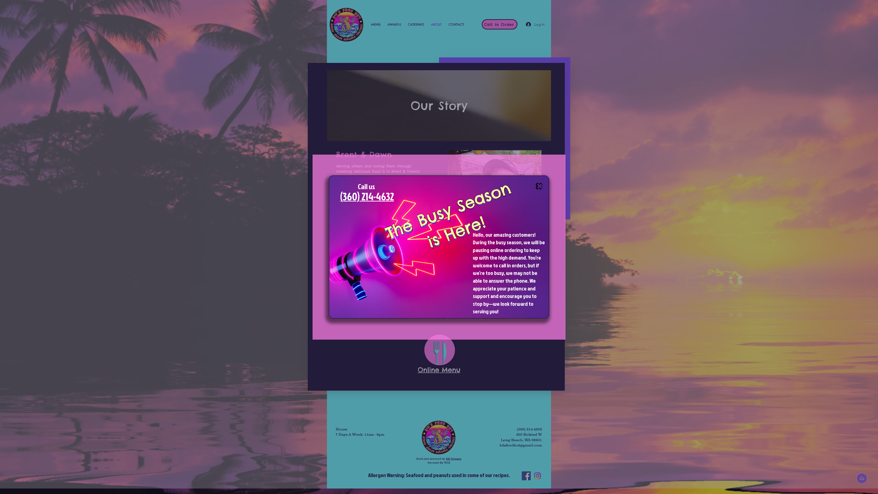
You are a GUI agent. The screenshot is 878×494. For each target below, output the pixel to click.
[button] (539, 186)
